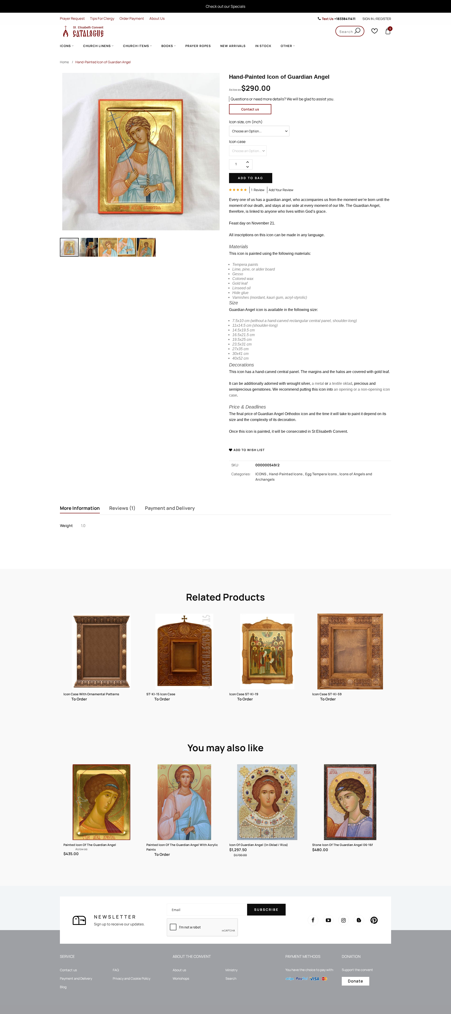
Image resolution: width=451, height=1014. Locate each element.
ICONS (262, 474)
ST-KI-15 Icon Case (160, 694)
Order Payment (132, 18)
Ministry (231, 970)
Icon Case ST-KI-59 (327, 694)
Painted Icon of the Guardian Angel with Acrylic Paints (182, 847)
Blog (63, 987)
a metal (318, 383)
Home (64, 62)
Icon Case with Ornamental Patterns (91, 694)
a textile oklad (340, 383)
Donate (355, 981)
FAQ (116, 970)
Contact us (250, 109)
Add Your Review (281, 190)
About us (179, 970)
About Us (157, 18)
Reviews (121, 508)
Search (231, 978)
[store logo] (82, 31)
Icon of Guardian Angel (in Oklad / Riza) (258, 845)
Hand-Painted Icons (287, 474)
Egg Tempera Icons (322, 474)
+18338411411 (344, 18)
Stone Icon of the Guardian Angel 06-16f (342, 845)
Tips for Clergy (102, 18)
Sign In (368, 18)
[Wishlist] (374, 32)
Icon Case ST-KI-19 (243, 694)
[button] (88, 247)
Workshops (181, 978)
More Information (80, 508)
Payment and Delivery (170, 508)
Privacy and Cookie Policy (131, 978)
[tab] (80, 508)
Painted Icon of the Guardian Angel (89, 845)
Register (383, 18)
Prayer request (72, 18)
